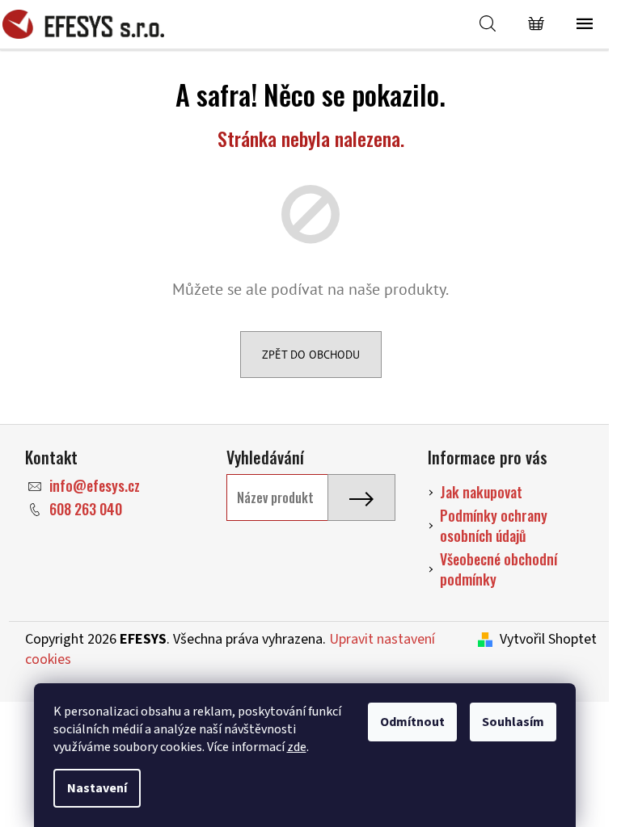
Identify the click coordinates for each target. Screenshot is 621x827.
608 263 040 (85, 508)
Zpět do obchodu (311, 354)
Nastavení (97, 788)
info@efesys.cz (94, 485)
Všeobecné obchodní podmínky (498, 569)
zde (296, 747)
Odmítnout (412, 722)
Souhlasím (513, 722)
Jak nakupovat (481, 491)
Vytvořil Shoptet (548, 639)
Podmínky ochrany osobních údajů (493, 525)
